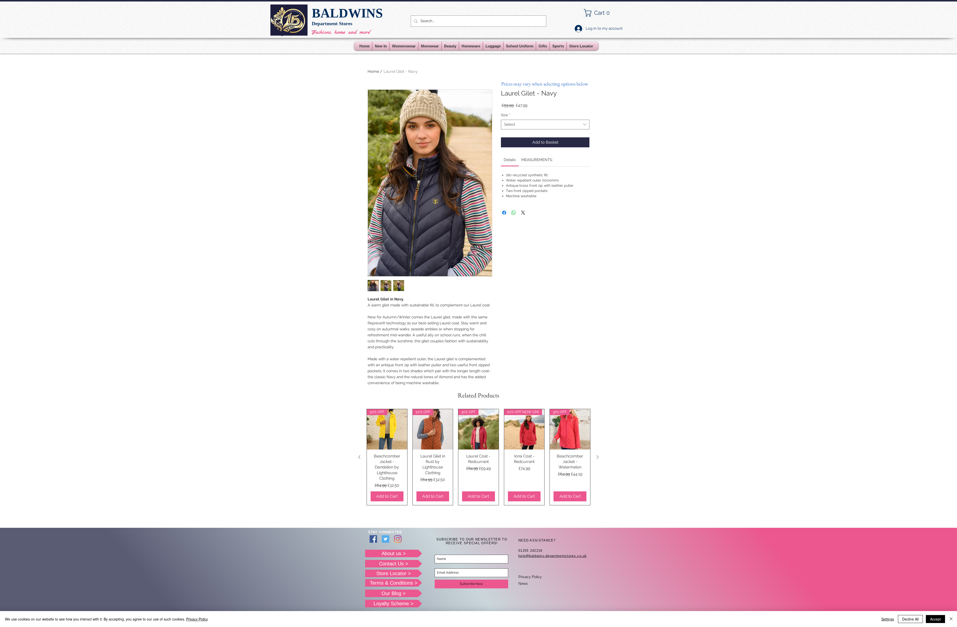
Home (373, 71)
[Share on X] (523, 213)
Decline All (910, 619)
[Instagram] (397, 539)
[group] (478, 457)
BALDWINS (347, 13)
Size (505, 115)
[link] (510, 160)
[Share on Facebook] (504, 213)
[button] (601, 13)
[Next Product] (598, 457)
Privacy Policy (530, 577)
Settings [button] (887, 619)
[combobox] (545, 124)
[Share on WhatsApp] (514, 213)
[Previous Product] (359, 457)
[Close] (951, 619)
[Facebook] (373, 539)
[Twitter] (385, 539)
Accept (935, 619)
